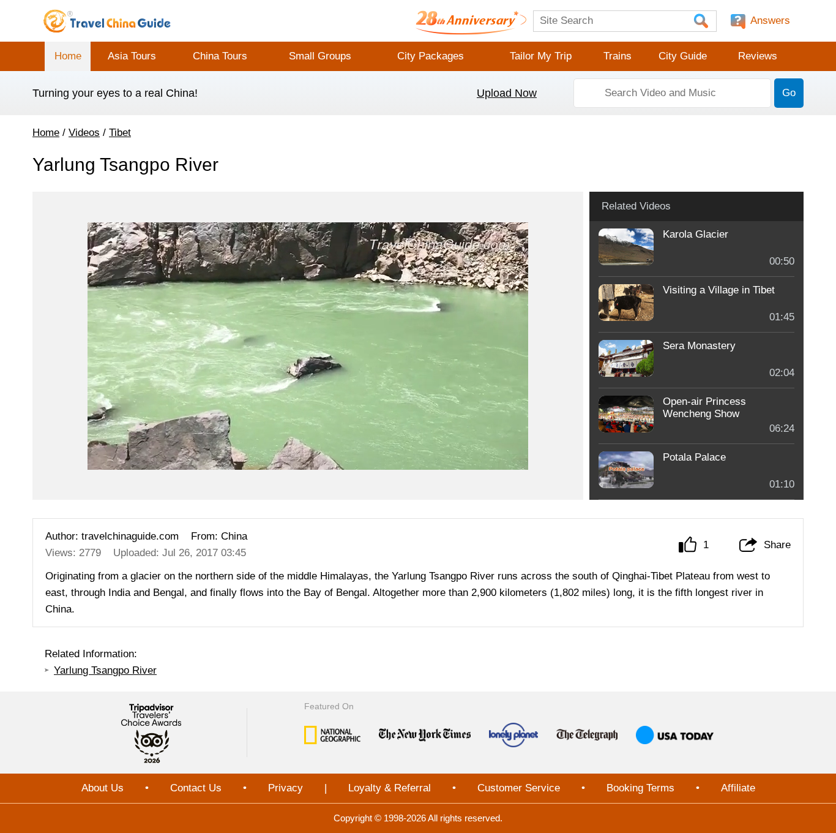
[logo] (107, 20)
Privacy (285, 788)
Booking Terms (640, 788)
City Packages (430, 56)
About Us (102, 788)
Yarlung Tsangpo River (105, 670)
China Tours (220, 56)
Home (67, 56)
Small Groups (320, 56)
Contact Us (196, 788)
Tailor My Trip (541, 56)
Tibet (120, 132)
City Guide (683, 56)
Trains (617, 56)
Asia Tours (132, 56)
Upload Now (507, 93)
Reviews (757, 56)
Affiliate (738, 788)
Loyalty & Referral (389, 788)
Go (789, 93)
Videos (84, 132)
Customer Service (518, 788)
